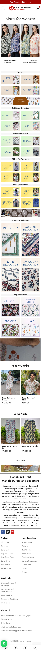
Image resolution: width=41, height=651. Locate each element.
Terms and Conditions (9, 599)
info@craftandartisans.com (11, 627)
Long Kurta (5, 550)
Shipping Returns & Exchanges (8, 584)
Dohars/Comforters (29, 561)
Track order (5, 602)
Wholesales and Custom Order (7, 590)
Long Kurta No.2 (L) (10, 446)
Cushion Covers (28, 557)
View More (20, 460)
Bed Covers (26, 553)
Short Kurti (5, 542)
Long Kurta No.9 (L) (30, 446)
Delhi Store (5, 623)
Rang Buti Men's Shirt (8, 399)
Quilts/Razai (26, 564)
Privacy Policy (6, 595)
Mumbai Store (6, 619)
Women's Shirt (6, 568)
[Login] (35, 648)
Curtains (25, 546)
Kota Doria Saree (7, 557)
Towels (24, 572)
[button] (3, 39)
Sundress (4, 546)
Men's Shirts (5, 564)
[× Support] (4, 643)
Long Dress (5, 561)
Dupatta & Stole (7, 553)
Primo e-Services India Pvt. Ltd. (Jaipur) (16, 615)
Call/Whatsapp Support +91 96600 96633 (17, 630)
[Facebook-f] (3, 532)
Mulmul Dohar (27, 542)
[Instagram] (8, 532)
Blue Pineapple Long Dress (28, 399)
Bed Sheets (26, 550)
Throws (24, 568)
